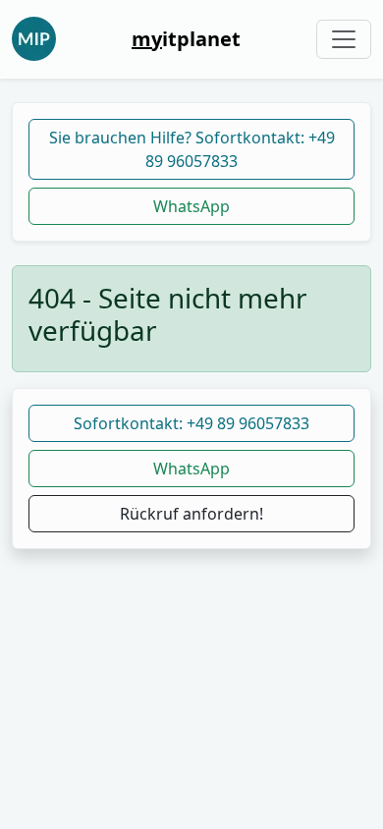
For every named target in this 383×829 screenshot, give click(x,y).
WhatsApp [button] (191, 468)
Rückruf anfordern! (191, 514)
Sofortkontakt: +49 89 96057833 (191, 423)
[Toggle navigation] (343, 39)
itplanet (186, 39)
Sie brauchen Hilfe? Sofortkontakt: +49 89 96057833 (192, 149)
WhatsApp (191, 206)
